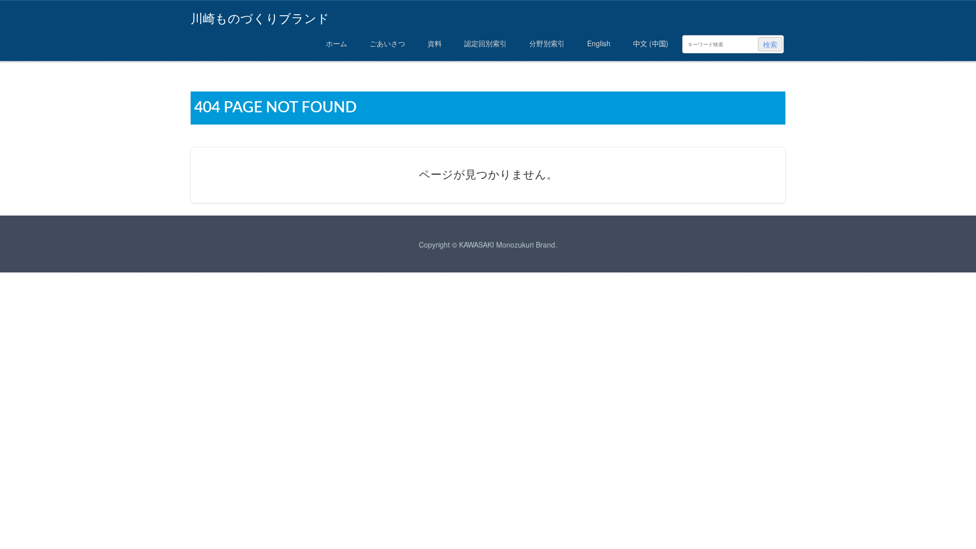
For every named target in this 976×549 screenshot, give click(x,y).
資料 (435, 43)
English (599, 43)
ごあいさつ (387, 43)
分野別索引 (547, 43)
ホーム (336, 43)
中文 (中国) (650, 43)
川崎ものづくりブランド (260, 17)
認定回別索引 (485, 43)
